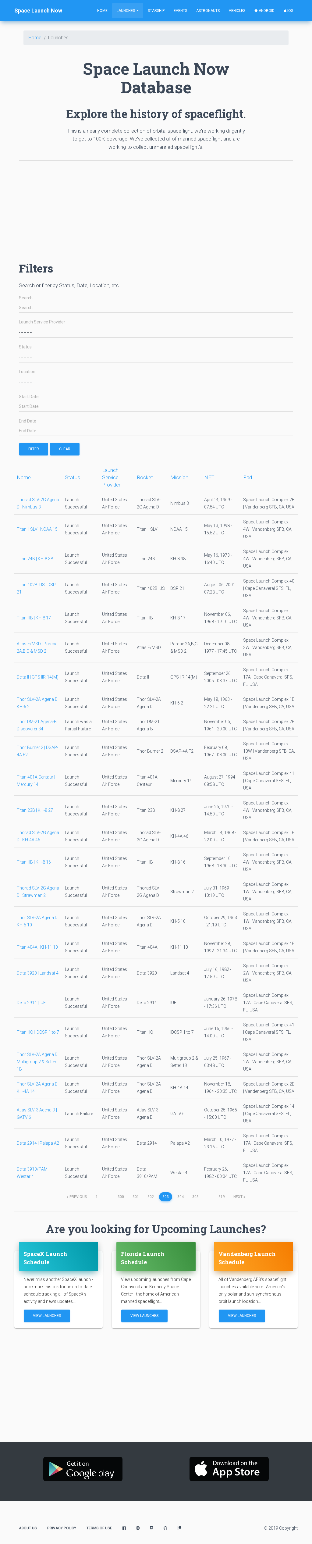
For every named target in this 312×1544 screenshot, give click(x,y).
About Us (28, 1528)
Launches (126, 11)
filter (33, 449)
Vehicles (237, 11)
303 (165, 1197)
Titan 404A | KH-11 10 (37, 947)
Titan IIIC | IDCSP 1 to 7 (38, 1032)
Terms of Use (99, 1528)
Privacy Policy (61, 1528)
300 (121, 1197)
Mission (179, 477)
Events (180, 11)
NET (209, 477)
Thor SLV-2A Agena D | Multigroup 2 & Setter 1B (38, 1062)
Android (266, 11)
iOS (289, 11)
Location (27, 371)
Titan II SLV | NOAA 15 (37, 529)
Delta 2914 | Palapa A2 (38, 1143)
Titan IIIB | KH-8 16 (34, 862)
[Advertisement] (156, 208)
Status (25, 347)
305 (195, 1197)
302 (150, 1197)
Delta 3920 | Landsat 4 (37, 973)
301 (136, 1197)
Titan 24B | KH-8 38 (35, 558)
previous (77, 1197)
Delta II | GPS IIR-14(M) (37, 677)
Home (102, 11)
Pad (247, 477)
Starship (156, 11)
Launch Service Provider (42, 322)
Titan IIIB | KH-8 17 (34, 617)
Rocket (145, 477)
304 (180, 1197)
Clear (64, 449)
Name (24, 477)
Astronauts (208, 11)
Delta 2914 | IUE (31, 1002)
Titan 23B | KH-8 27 (35, 810)
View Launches (47, 1316)
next (239, 1197)
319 (221, 1197)
